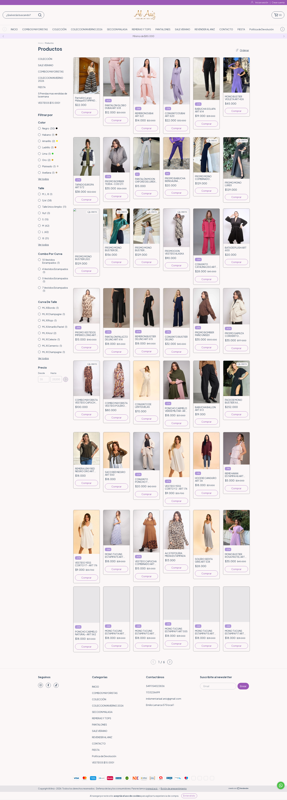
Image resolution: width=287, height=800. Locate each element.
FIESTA (241, 29)
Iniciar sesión (261, 2)
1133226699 (153, 692)
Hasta (53, 373)
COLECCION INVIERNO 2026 (86, 29)
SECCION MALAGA (117, 29)
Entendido (189, 796)
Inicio (40, 43)
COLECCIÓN (59, 29)
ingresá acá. (152, 788)
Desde (41, 373)
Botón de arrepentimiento (174, 788)
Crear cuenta (278, 2)
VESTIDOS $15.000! (49, 102)
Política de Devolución (261, 29)
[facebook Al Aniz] (48, 685)
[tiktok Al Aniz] (56, 685)
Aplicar (65, 379)
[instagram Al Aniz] (40, 685)
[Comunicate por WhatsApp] (281, 785)
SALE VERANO (182, 29)
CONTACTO (226, 29)
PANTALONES (162, 29)
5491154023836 (155, 685)
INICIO (14, 29)
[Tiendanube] (238, 789)
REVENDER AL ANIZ (205, 29)
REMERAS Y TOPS (141, 29)
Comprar (86, 112)
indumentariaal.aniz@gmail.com (163, 698)
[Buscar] (40, 15)
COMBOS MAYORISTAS (35, 29)
